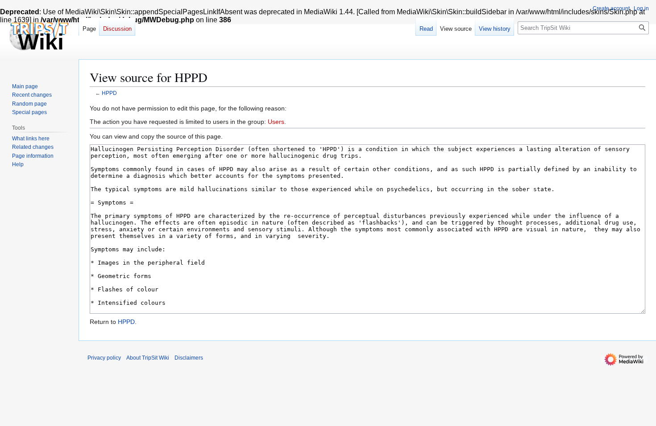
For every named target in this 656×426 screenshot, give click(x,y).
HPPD (109, 93)
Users (276, 121)
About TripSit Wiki (147, 358)
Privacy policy (104, 358)
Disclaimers (188, 358)
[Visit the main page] (39, 35)
